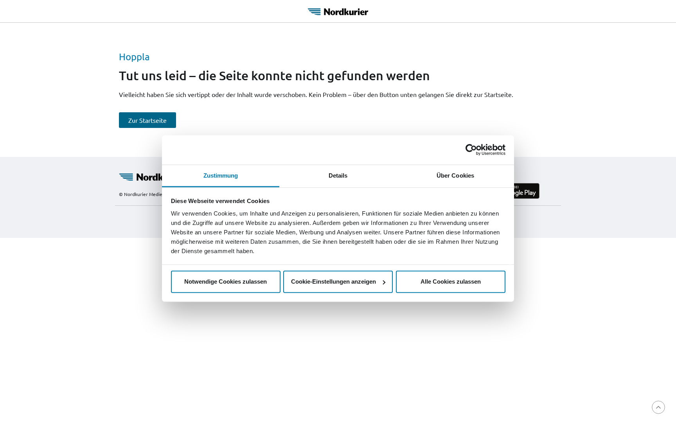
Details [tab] (338, 175)
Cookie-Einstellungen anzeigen (333, 281)
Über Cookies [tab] (455, 175)
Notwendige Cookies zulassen (225, 281)
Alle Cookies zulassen (451, 281)
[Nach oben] (658, 407)
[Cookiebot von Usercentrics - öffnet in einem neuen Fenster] (471, 150)
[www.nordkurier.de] (155, 176)
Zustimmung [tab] (220, 175)
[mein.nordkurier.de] (338, 10)
